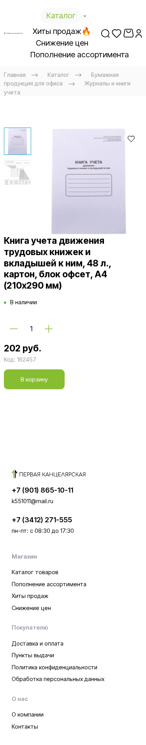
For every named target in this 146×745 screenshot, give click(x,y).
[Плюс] (48, 328)
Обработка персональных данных (58, 679)
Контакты (25, 726)
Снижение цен (31, 608)
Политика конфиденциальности (54, 667)
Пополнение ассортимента (49, 584)
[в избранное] (131, 138)
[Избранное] (116, 33)
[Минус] (13, 328)
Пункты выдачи (33, 655)
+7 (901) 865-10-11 (42, 490)
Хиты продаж (30, 596)
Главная (15, 74)
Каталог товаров (35, 572)
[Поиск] (105, 33)
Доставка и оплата (37, 643)
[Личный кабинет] (138, 33)
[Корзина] (128, 33)
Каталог (58, 74)
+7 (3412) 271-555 (42, 520)
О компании (28, 714)
